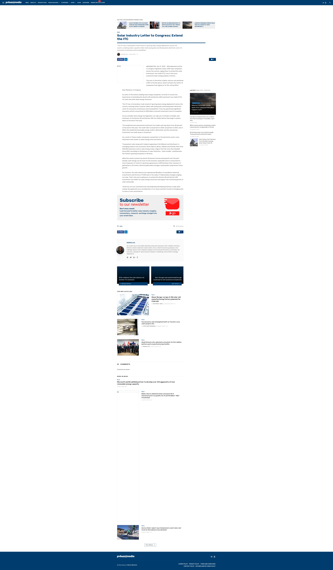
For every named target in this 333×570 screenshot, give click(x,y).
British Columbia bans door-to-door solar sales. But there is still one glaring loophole (171, 24)
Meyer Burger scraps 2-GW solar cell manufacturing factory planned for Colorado (166, 299)
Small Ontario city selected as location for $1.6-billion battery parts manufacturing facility (162, 343)
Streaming (64, 2)
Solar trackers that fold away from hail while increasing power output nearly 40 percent (139, 24)
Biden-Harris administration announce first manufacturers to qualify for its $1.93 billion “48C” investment (161, 395)
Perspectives (42, 2)
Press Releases (53, 2)
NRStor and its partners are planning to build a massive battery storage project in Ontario (203, 126)
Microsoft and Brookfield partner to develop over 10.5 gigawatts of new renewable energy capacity (146, 383)
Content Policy (189, 566)
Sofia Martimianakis (149, 326)
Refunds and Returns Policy (205, 566)
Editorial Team (158, 303)
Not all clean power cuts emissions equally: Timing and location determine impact (202, 133)
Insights (33, 2)
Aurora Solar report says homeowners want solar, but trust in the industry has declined (161, 529)
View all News (149, 545)
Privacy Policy (194, 564)
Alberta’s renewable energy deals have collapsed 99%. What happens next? (205, 24)
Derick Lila (125, 54)
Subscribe (86, 2)
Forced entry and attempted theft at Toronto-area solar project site (161, 323)
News (27, 2)
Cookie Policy (183, 564)
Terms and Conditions (207, 564)
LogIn (79, 2)
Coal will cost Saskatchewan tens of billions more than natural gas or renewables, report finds (202, 118)
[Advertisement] (166, 12)
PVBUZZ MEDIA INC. (132, 565)
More (72, 2)
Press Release (180, 226)
